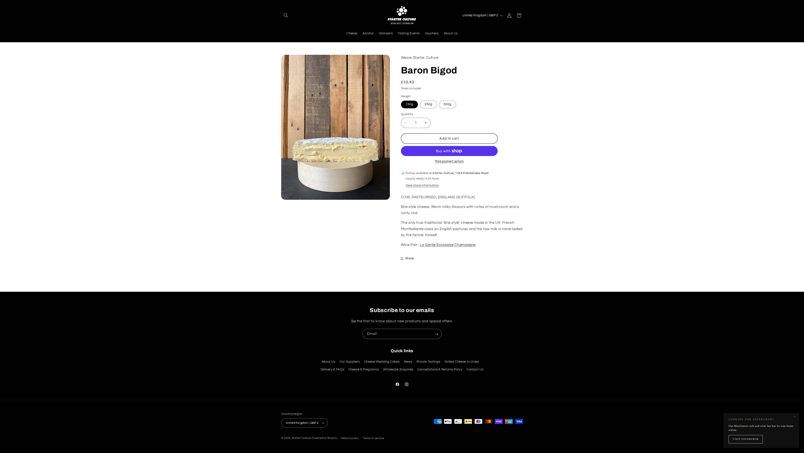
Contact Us (475, 369)
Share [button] (409, 258)
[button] (286, 15)
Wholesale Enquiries (398, 369)
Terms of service (373, 438)
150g (409, 104)
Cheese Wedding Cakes (382, 361)
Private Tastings (428, 361)
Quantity (407, 114)
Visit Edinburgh (746, 439)
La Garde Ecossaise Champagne (448, 245)
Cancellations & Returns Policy (440, 369)
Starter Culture (301, 438)
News (408, 361)
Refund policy (350, 438)
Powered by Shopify (324, 438)
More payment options (449, 161)
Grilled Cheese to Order (462, 361)
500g (447, 104)
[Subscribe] (436, 334)
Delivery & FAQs (332, 369)
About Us (328, 361)
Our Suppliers (350, 361)
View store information (422, 185)
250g (428, 104)
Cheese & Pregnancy (363, 369)
